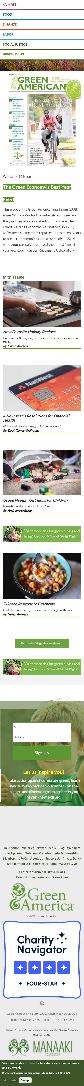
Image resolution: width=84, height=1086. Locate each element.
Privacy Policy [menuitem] (72, 858)
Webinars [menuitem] (73, 848)
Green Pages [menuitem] (60, 877)
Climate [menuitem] (9, 4)
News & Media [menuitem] (46, 848)
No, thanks (10, 1080)
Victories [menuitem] (28, 848)
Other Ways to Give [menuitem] (64, 863)
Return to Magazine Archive (40, 643)
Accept (25, 1080)
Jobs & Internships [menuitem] (66, 853)
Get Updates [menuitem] (13, 853)
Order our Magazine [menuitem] (38, 853)
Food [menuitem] (7, 14)
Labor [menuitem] (8, 34)
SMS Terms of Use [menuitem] (19, 863)
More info (64, 1072)
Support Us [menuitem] (53, 858)
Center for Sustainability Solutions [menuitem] (42, 872)
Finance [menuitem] (10, 24)
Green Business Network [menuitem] (32, 877)
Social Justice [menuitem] (15, 44)
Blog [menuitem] (61, 848)
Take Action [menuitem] (12, 848)
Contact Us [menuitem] (40, 863)
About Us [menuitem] (36, 858)
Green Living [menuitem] (13, 54)
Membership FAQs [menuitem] (15, 858)
